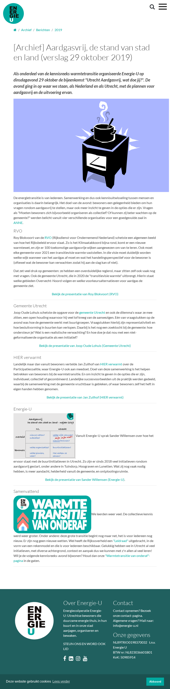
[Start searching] (152, 7)
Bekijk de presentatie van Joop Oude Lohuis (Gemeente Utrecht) (85, 346)
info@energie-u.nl (125, 625)
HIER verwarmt (111, 364)
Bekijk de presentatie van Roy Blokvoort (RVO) (85, 294)
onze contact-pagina (127, 615)
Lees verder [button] (61, 681)
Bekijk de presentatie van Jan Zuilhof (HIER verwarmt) (85, 397)
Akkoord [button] (155, 681)
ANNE (18, 223)
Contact (123, 602)
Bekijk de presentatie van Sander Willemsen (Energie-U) (84, 479)
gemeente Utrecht (92, 312)
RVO (48, 237)
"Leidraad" (120, 541)
